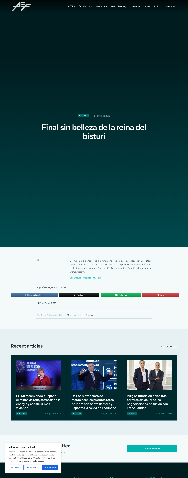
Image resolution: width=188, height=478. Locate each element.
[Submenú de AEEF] (74, 6)
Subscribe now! (152, 448)
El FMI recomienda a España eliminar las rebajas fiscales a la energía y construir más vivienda (38, 402)
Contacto (170, 6)
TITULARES (84, 116)
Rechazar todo (33, 467)
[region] (33, 458)
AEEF (69, 315)
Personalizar (16, 467)
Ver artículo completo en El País (85, 277)
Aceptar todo (50, 467)
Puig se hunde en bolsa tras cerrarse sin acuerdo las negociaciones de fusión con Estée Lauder (147, 402)
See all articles (169, 346)
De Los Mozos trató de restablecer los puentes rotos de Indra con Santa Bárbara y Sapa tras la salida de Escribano (93, 402)
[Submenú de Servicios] (91, 6)
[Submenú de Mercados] (106, 6)
